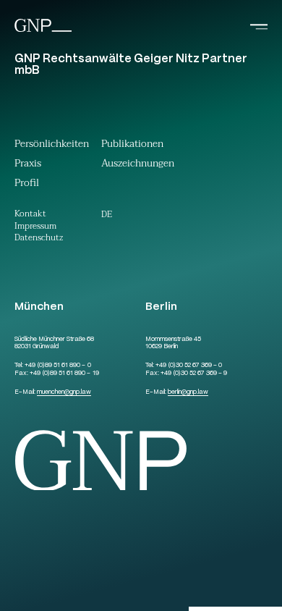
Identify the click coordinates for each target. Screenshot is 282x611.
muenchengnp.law (64, 392)
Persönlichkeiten (51, 145)
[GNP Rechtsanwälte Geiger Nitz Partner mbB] (43, 31)
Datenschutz (38, 238)
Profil (26, 184)
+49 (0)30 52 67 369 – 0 (188, 365)
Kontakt (30, 214)
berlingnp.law (188, 392)
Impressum (35, 227)
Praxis (27, 165)
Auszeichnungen (137, 165)
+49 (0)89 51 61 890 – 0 (57, 365)
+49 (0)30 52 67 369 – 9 (194, 373)
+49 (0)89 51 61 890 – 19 (64, 373)
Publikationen (132, 145)
